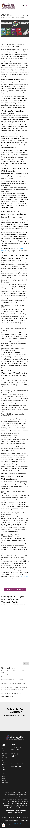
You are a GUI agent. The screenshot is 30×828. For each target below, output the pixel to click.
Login (3, 769)
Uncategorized (20, 17)
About (12, 756)
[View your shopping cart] (23, 5)
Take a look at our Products (15, 589)
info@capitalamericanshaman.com (20, 755)
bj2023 (5, 17)
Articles (4, 764)
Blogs (3, 767)
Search (26, 663)
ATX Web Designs (19, 824)
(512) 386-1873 (15, 753)
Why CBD (4, 753)
